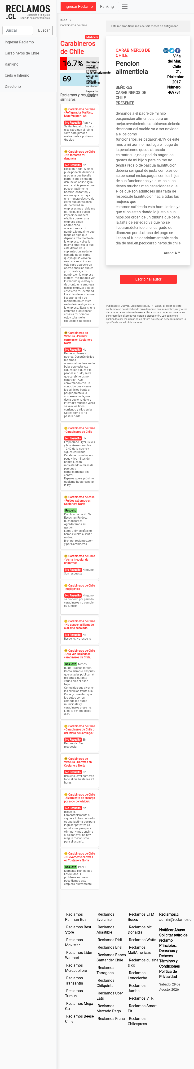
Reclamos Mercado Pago (109, 1008)
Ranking (11, 64)
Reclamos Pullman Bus (75, 917)
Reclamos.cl (169, 914)
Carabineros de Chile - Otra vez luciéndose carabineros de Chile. (79, 654)
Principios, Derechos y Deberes (168, 950)
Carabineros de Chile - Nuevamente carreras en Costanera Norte (79, 857)
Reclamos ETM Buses (141, 917)
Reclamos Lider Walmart (78, 955)
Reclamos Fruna (111, 1018)
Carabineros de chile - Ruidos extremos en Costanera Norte (79, 500)
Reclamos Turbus (74, 993)
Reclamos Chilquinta (105, 983)
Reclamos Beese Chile (79, 1019)
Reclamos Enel (110, 947)
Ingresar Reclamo (19, 42)
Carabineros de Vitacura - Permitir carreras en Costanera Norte (78, 338)
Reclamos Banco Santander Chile (111, 957)
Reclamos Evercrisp (105, 917)
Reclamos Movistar (74, 942)
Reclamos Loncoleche (137, 975)
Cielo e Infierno (17, 75)
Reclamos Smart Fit (142, 1008)
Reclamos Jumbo (137, 988)
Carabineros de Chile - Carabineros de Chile (79, 430)
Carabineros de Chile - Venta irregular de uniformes (79, 559)
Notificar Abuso (172, 930)
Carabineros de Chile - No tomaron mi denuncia (79, 155)
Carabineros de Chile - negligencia (79, 587)
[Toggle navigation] (124, 6)
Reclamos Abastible (105, 930)
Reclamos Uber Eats (110, 996)
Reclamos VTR (141, 998)
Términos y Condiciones (169, 963)
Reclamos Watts (142, 940)
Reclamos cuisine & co (143, 963)
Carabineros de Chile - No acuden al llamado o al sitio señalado (79, 625)
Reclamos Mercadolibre (76, 968)
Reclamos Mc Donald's (140, 930)
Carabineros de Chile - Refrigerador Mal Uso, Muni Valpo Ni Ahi (79, 113)
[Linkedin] (166, 50)
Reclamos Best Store (78, 930)
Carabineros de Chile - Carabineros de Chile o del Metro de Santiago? (79, 730)
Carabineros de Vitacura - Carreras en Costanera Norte (78, 762)
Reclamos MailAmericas (139, 950)
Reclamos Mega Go (79, 1006)
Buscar (44, 30)
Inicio (63, 20)
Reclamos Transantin (74, 980)
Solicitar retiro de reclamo (173, 938)
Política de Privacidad (168, 974)
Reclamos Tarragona (105, 970)
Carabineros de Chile (22, 53)
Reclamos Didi (110, 940)
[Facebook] (178, 50)
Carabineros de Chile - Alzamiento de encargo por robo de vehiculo (79, 798)
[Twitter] (172, 50)
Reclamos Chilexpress (137, 1021)
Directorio (13, 86)
